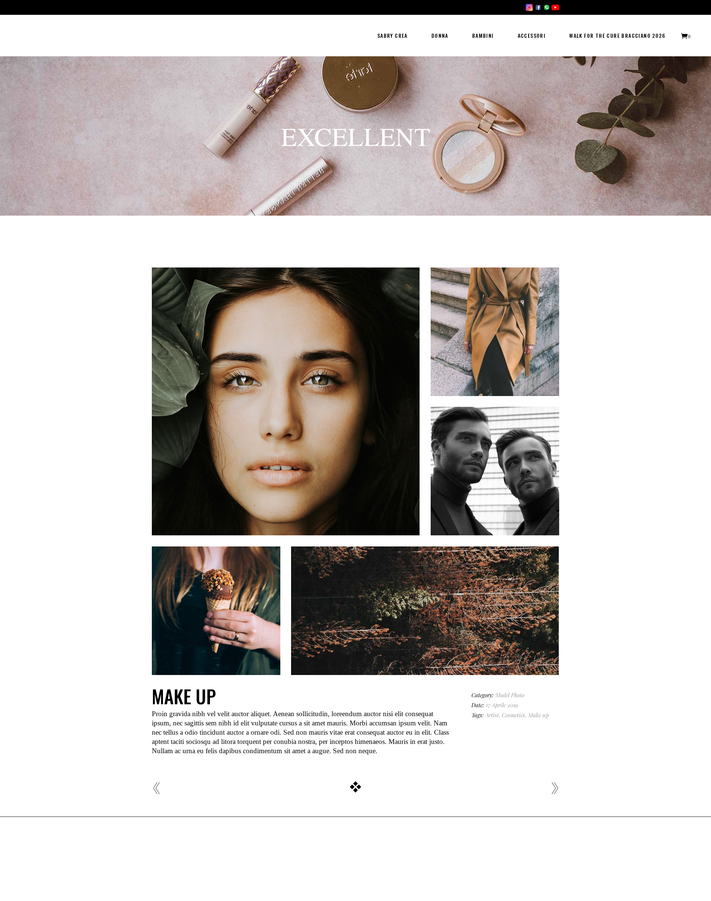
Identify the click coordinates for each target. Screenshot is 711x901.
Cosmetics (513, 715)
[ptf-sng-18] (425, 610)
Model (502, 695)
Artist (492, 715)
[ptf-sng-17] (216, 610)
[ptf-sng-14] (286, 401)
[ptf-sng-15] (495, 331)
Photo (517, 695)
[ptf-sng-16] (495, 471)
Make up (538, 715)
